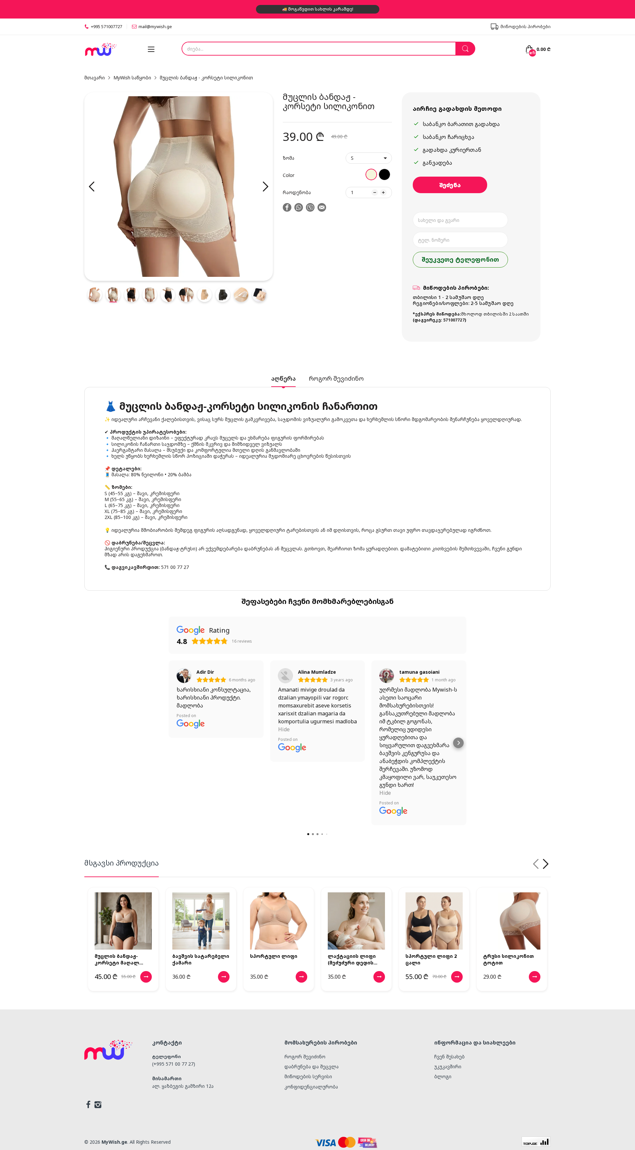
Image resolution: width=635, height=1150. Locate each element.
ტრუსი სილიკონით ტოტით (508, 959)
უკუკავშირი (447, 1066)
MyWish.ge (114, 1142)
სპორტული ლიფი (273, 956)
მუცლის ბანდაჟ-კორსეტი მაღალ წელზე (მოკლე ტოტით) (117, 959)
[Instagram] (98, 1105)
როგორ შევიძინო (304, 1056)
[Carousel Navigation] (541, 864)
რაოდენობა (297, 192)
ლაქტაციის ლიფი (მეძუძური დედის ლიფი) (352, 959)
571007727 (454, 320)
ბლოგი (442, 1076)
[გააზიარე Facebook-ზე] (287, 208)
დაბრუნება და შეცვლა (311, 1066)
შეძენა (450, 185)
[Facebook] (88, 1105)
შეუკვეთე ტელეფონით (460, 259)
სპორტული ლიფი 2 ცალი (431, 959)
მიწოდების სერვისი (308, 1076)
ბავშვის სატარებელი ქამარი (200, 959)
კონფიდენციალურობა (311, 1087)
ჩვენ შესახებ (449, 1056)
